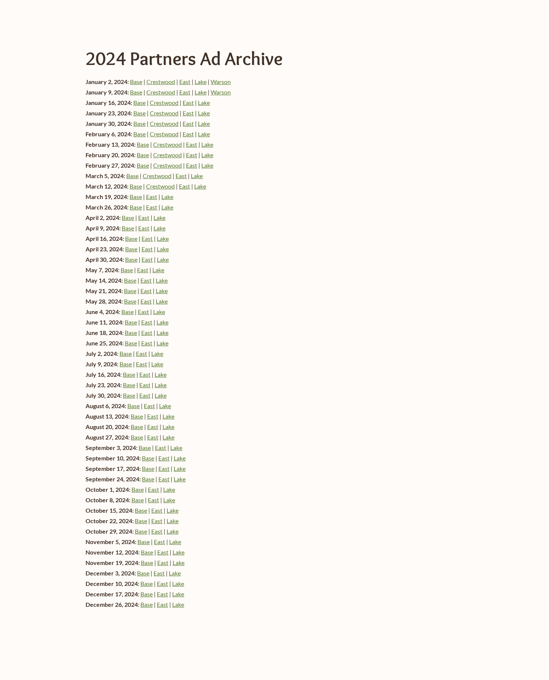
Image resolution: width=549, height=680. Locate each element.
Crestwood (160, 81)
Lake (201, 81)
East (184, 81)
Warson (221, 81)
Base (136, 81)
